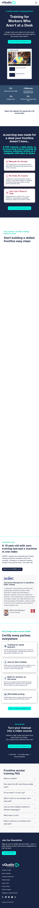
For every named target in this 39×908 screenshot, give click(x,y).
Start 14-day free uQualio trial (19, 41)
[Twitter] (3, 897)
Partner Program (6, 889)
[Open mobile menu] (36, 3)
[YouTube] (13, 897)
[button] (19, 779)
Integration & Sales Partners (10, 893)
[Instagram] (16, 897)
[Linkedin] (6, 897)
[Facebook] (9, 897)
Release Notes (6, 880)
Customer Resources (8, 876)
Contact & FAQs (6, 870)
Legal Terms (5, 883)
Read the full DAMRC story (12, 569)
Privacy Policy (6, 886)
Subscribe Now (9, 853)
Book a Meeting (6, 873)
